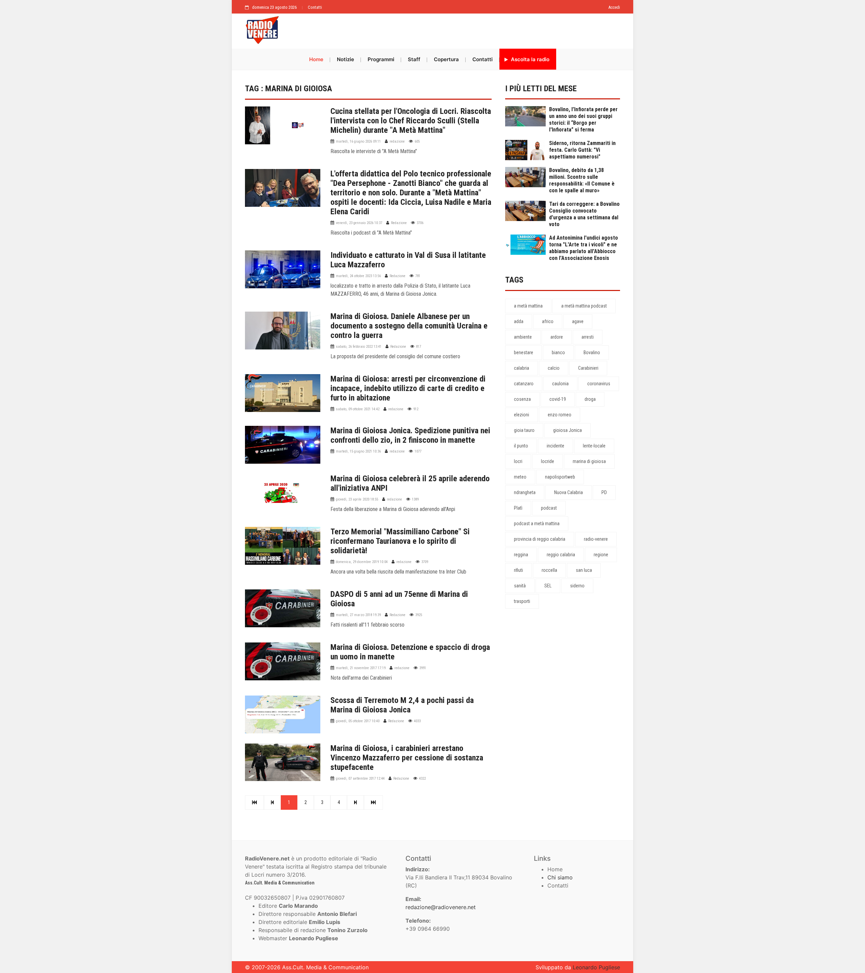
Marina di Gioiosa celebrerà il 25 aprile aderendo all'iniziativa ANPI (410, 483)
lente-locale (594, 445)
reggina (521, 554)
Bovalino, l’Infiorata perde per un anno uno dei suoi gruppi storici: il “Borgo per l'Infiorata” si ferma (583, 119)
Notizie (345, 59)
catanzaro (524, 383)
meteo (520, 477)
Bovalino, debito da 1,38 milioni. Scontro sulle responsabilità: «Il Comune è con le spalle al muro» (582, 180)
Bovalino (592, 352)
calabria (521, 368)
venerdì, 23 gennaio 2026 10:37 (359, 223)
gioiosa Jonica (567, 430)
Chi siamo (560, 877)
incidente (555, 445)
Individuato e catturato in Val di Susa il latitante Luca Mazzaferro (408, 259)
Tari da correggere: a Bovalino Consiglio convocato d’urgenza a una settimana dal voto (584, 214)
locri (518, 461)
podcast (549, 508)
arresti (588, 337)
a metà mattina (528, 306)
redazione (397, 141)
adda (518, 321)
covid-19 (557, 399)
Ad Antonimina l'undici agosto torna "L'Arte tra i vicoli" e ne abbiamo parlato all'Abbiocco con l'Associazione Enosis (583, 248)
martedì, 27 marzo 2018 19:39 (358, 615)
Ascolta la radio (529, 59)
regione (601, 554)
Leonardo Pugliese (596, 967)
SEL (547, 585)
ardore (556, 337)
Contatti (315, 7)
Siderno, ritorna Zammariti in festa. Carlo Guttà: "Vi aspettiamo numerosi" (582, 150)
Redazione (399, 223)
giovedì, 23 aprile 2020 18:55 (357, 499)
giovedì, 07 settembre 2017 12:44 (360, 778)
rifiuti (518, 570)
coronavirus (598, 383)
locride (547, 461)
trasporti (522, 601)
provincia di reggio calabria (539, 539)
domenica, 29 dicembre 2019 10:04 (362, 562)
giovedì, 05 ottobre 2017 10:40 (357, 721)
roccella (549, 570)
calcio (554, 368)
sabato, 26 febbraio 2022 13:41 (358, 346)
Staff (414, 59)
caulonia (560, 383)
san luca (584, 570)
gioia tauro (524, 430)
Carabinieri (588, 368)
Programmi (381, 59)
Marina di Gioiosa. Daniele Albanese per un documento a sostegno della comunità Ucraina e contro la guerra (409, 326)
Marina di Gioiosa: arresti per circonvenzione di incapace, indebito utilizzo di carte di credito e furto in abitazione (408, 388)
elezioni (521, 414)
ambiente (523, 337)
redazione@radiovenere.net (440, 907)
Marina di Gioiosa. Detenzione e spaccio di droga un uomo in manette (410, 651)
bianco (558, 352)
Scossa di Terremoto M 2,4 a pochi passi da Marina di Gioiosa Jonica (402, 705)
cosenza (522, 399)
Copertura (446, 59)
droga (590, 399)
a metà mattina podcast (584, 306)
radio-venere (596, 539)
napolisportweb (560, 477)
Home (316, 59)
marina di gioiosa (589, 461)
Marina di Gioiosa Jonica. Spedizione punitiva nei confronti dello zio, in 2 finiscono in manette (410, 435)
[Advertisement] (452, 29)
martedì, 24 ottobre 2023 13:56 (358, 276)
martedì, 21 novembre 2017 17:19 (361, 668)
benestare (523, 352)
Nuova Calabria (568, 492)
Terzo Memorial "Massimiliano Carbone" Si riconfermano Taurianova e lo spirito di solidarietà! (400, 541)
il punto (521, 445)
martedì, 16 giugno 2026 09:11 (358, 141)
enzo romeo (559, 414)
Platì (518, 508)
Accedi (614, 7)
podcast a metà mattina (537, 523)
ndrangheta (525, 492)
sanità (520, 585)
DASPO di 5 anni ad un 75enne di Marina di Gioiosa (399, 598)
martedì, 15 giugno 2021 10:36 (358, 451)
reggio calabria (561, 554)
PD (604, 492)
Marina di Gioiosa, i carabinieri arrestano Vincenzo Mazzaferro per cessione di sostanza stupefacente (406, 758)
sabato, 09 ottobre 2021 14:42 (357, 409)
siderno (577, 585)
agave (578, 321)
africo (547, 321)
